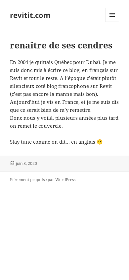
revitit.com (30, 15)
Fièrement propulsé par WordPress (42, 179)
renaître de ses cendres (61, 45)
